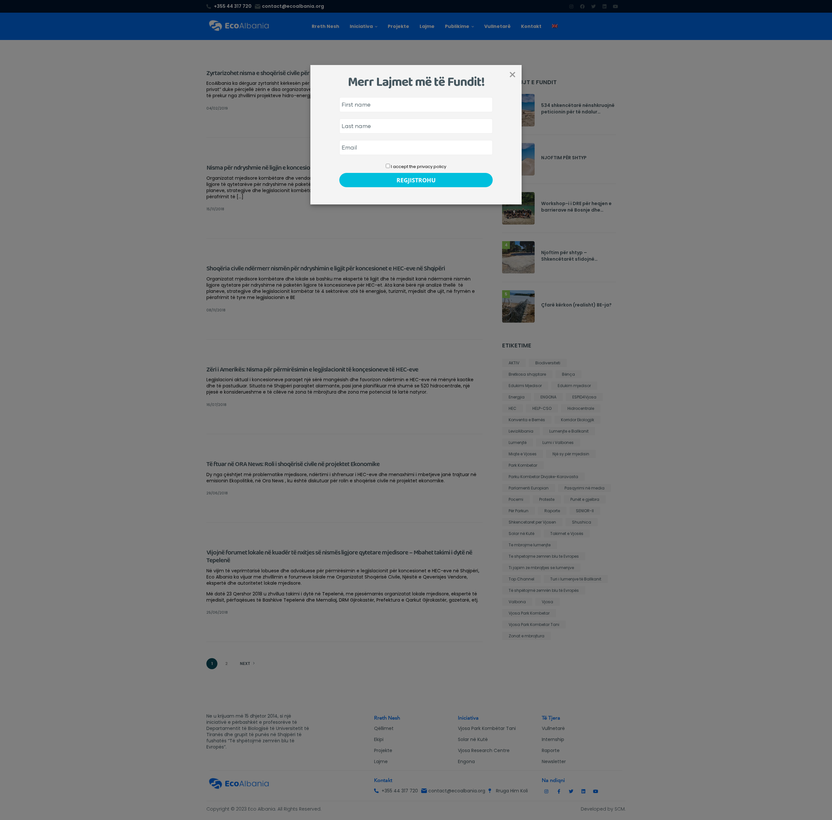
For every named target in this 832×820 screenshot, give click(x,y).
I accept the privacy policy (418, 166)
